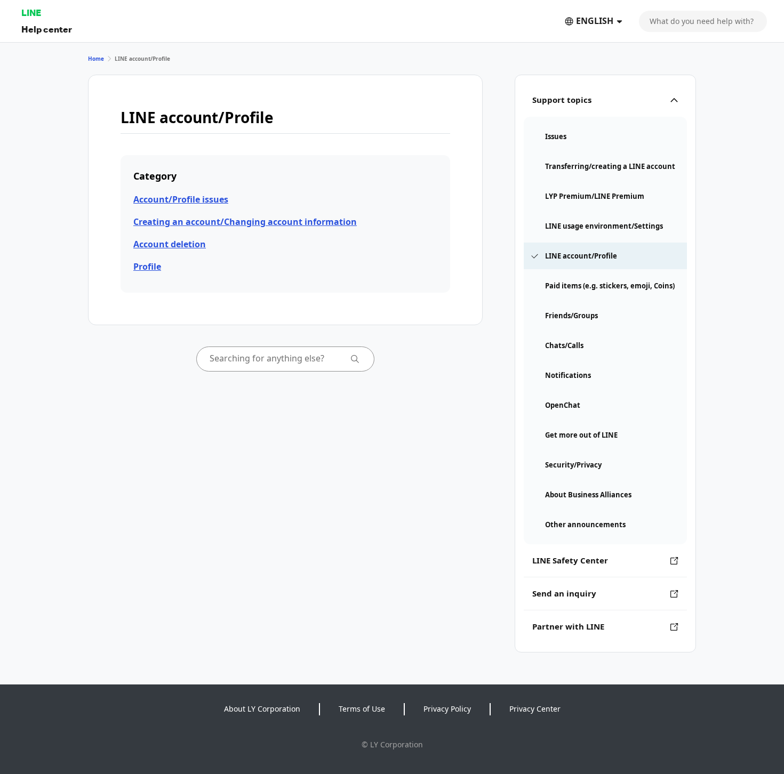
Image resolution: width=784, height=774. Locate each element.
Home (96, 58)
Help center (46, 29)
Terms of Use (362, 709)
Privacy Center (535, 709)
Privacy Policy (447, 709)
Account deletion (169, 244)
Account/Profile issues (180, 199)
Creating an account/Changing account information (245, 222)
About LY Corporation (262, 709)
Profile (147, 266)
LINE (31, 12)
